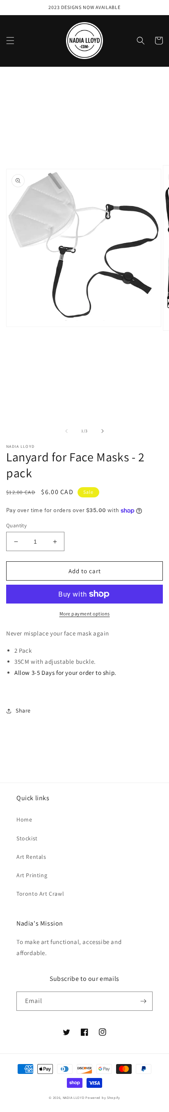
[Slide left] (66, 431)
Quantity (16, 525)
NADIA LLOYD (73, 1097)
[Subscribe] (143, 1001)
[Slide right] (103, 431)
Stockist (27, 838)
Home (24, 819)
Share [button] (23, 710)
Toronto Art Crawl (40, 893)
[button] (10, 41)
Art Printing (31, 875)
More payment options (84, 613)
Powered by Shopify (102, 1097)
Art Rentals (31, 856)
